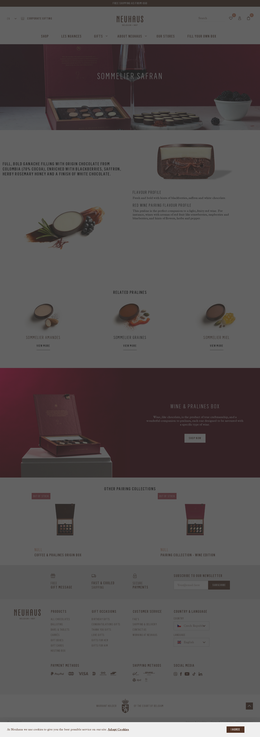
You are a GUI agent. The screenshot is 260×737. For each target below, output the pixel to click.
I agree (235, 729)
